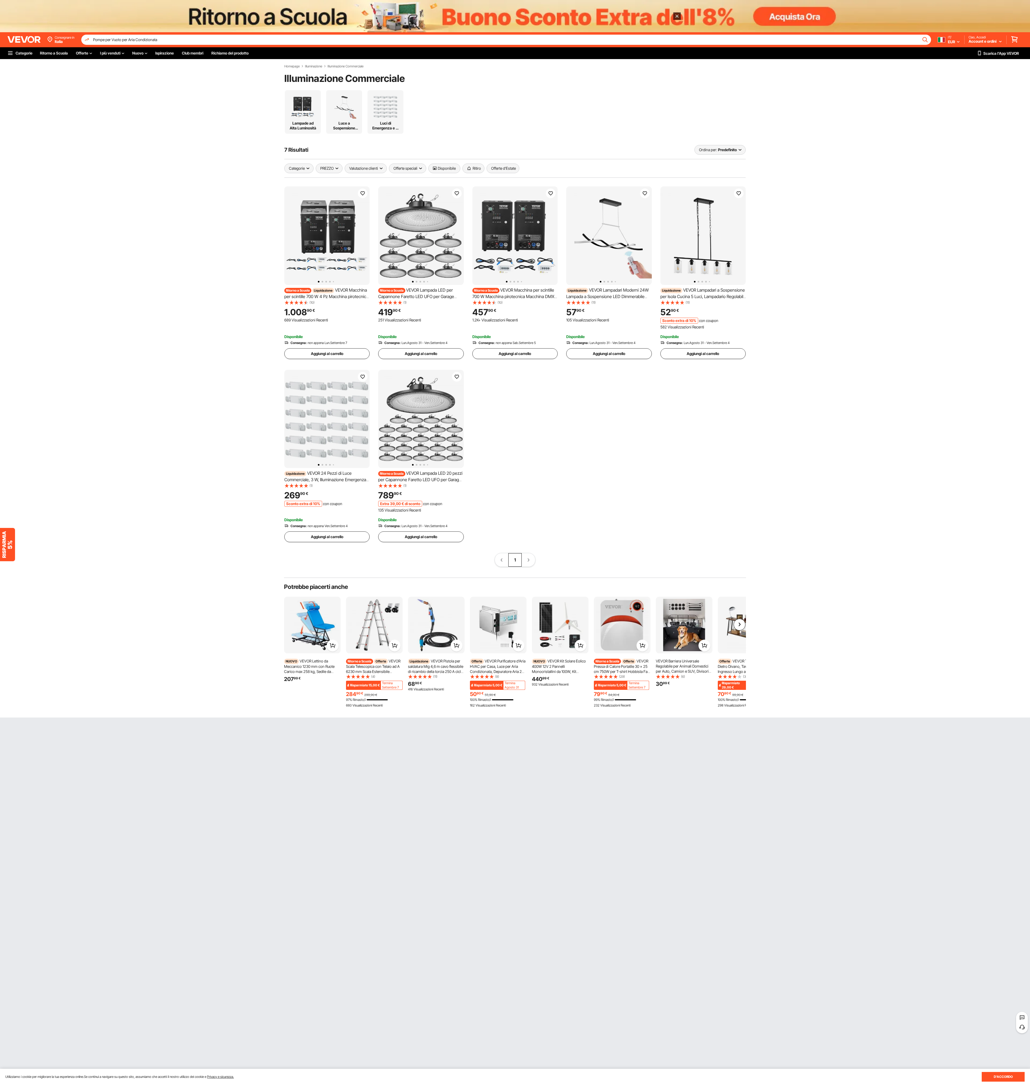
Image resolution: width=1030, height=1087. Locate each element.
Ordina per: (708, 149)
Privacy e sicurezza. (220, 1077)
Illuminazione (313, 66)
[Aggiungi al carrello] (333, 645)
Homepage (292, 66)
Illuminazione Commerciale (345, 66)
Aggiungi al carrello (327, 353)
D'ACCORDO (1003, 1077)
